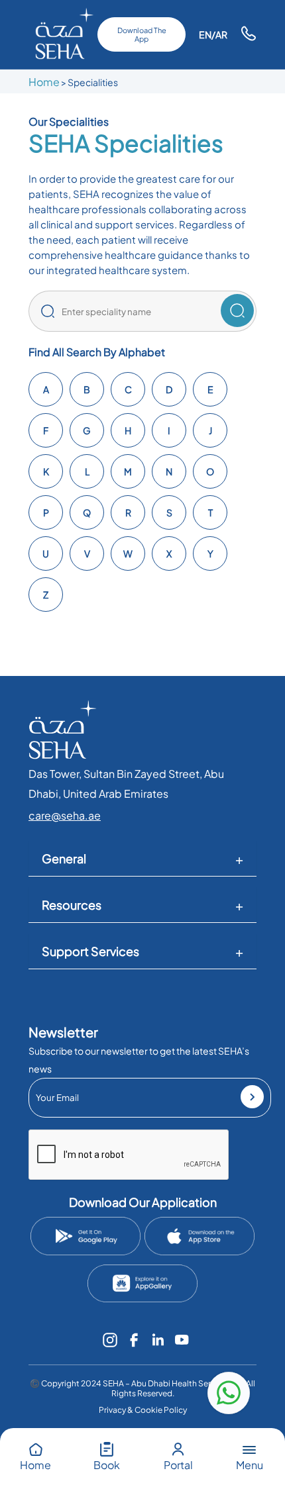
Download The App (141, 34)
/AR (219, 34)
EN (205, 34)
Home (44, 82)
